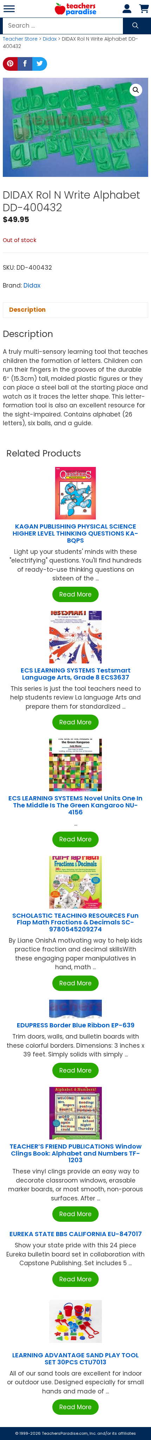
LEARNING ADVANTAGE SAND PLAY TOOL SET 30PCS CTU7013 (75, 1358)
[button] (136, 90)
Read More (75, 594)
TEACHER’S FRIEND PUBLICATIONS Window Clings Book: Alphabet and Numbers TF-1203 (75, 1153)
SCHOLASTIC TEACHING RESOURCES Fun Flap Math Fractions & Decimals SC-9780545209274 (75, 922)
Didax (50, 38)
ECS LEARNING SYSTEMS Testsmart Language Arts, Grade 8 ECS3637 (76, 674)
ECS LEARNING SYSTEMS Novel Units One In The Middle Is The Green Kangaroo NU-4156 (75, 805)
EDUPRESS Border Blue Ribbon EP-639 (75, 1025)
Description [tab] (27, 309)
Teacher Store (20, 38)
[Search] (135, 26)
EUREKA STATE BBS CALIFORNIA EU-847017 (75, 1233)
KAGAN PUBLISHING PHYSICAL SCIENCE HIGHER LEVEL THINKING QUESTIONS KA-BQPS (75, 533)
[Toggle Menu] (9, 8)
